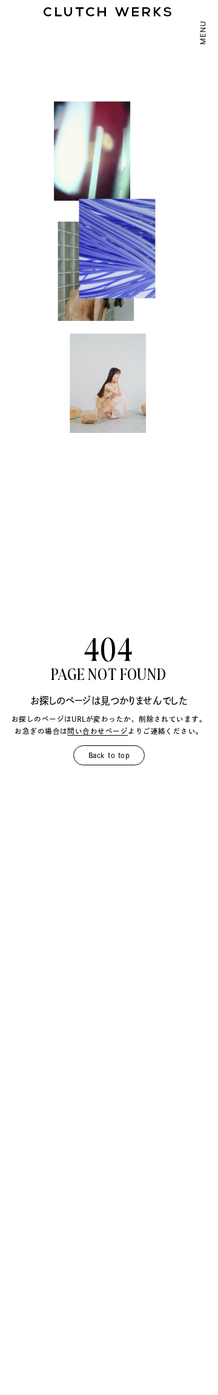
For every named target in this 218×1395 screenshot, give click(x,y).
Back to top (109, 755)
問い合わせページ (97, 731)
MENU (203, 32)
